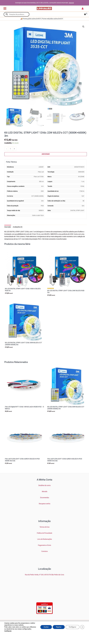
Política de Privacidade (44, 533)
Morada (44, 491)
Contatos (44, 551)
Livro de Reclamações (44, 539)
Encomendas (44, 497)
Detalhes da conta (44, 485)
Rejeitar (58, 627)
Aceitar (46, 627)
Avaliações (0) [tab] (17, 227)
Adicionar (46, 154)
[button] (83, 27)
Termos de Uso (44, 527)
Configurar (7, 631)
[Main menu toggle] (4, 8)
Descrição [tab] (7, 227)
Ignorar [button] (71, 3)
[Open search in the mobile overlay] (16, 14)
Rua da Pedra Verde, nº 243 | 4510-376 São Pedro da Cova (44, 575)
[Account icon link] (83, 8)
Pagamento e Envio (44, 545)
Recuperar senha (44, 503)
